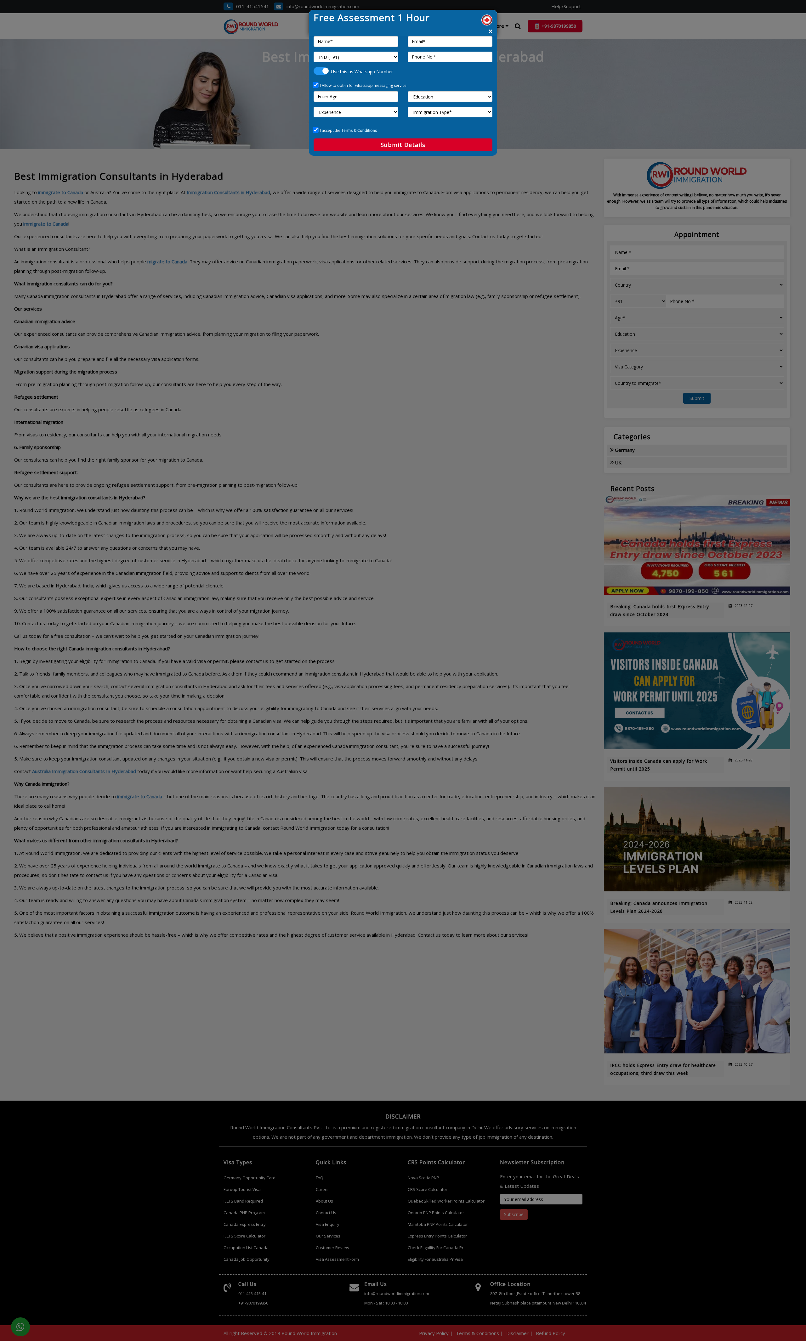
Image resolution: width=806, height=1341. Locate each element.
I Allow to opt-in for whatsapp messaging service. (363, 85)
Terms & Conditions (359, 130)
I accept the (348, 130)
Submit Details (403, 145)
